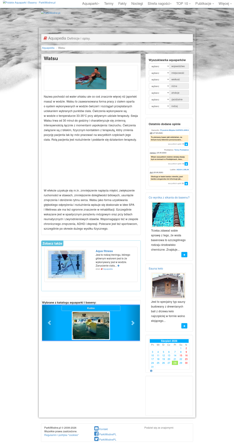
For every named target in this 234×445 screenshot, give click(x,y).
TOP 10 (182, 3)
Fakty (122, 3)
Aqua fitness (104, 251)
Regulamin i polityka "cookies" (61, 435)
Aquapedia (108, 268)
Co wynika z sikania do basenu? (169, 197)
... (181, 139)
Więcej (224, 3)
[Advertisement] (117, 20)
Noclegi (137, 3)
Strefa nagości (159, 3)
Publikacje (203, 3)
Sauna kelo (156, 268)
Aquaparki (90, 3)
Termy (108, 3)
